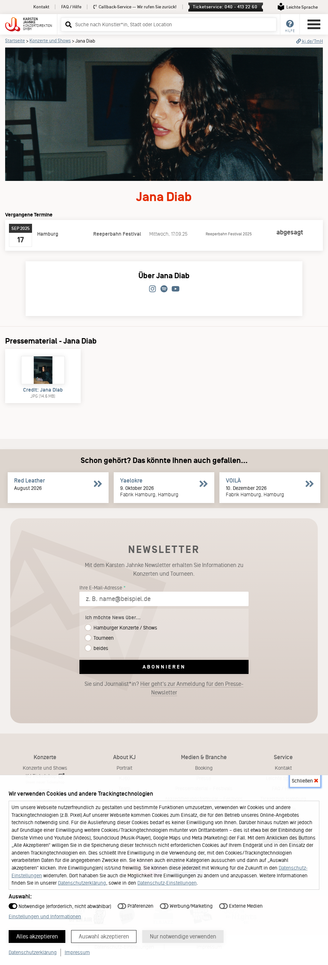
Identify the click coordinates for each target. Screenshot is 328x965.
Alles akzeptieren (37, 936)
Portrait (124, 768)
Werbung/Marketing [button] (190, 906)
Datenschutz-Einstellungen (167, 883)
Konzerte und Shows (50, 40)
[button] (67, 24)
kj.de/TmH (312, 41)
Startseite (15, 40)
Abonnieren (164, 666)
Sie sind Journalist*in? (164, 688)
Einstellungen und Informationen (45, 916)
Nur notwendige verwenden (183, 936)
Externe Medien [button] (245, 906)
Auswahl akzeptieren (104, 936)
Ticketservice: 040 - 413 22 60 (225, 6)
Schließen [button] (303, 780)
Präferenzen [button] (139, 906)
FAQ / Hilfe (71, 6)
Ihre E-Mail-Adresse (100, 587)
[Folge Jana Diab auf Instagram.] (152, 289)
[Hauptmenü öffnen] (314, 24)
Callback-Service (137, 6)
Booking (204, 768)
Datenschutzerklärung (82, 883)
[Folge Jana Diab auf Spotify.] (164, 289)
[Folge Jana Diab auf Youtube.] (175, 289)
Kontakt (41, 6)
